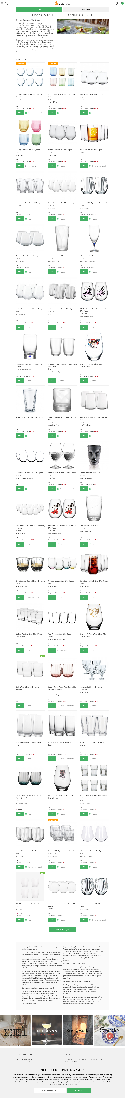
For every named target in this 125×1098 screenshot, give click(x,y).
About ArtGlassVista (24, 1059)
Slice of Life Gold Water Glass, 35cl (93, 634)
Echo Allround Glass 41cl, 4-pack (60, 742)
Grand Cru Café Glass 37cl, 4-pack (92, 742)
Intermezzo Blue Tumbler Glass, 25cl (29, 364)
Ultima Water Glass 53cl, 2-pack (92, 851)
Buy (19, 113)
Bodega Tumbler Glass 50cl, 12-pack (29, 634)
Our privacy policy (55, 1084)
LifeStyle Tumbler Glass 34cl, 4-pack (61, 309)
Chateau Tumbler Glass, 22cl (58, 256)
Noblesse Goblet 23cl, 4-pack (91, 687)
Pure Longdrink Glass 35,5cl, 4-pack (29, 742)
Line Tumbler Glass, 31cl (89, 526)
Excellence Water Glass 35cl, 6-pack (29, 472)
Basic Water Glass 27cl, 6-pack (91, 150)
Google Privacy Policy (69, 1084)
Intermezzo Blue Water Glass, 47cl (92, 256)
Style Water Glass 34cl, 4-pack (91, 94)
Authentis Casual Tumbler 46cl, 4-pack (30, 309)
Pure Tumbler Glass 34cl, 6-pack (60, 634)
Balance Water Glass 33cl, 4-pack (60, 150)
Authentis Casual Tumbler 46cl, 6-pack (62, 203)
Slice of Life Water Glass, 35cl (91, 364)
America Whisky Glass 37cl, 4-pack (61, 851)
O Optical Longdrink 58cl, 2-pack (92, 904)
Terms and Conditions (25, 1062)
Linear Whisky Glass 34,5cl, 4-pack (29, 851)
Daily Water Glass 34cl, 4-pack (27, 687)
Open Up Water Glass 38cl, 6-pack (29, 94)
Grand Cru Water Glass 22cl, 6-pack (29, 203)
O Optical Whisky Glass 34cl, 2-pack (93, 203)
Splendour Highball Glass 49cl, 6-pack (94, 581)
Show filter (39, 10)
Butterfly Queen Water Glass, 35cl (60, 795)
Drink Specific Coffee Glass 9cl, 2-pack (30, 581)
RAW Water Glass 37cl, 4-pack (27, 904)
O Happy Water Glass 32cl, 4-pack (61, 581)
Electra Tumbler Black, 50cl (90, 472)
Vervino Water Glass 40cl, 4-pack (28, 256)
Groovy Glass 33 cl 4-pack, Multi (28, 150)
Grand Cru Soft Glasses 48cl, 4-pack (29, 417)
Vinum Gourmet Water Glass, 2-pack (62, 472)
